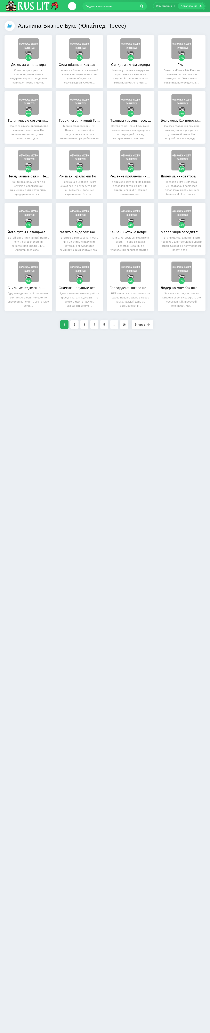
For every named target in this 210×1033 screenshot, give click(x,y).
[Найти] (142, 6)
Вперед (140, 324)
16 (124, 324)
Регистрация (164, 6)
